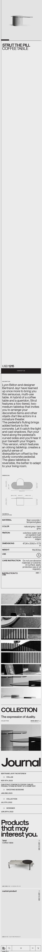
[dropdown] (21, 948)
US (32, 948)
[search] (9, 948)
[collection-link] (21, 737)
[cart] (38, 948)
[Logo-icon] (4, 948)
